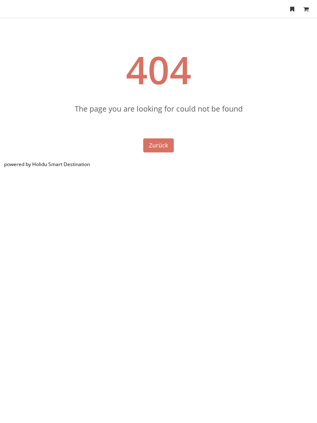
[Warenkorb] (306, 9)
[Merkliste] (292, 9)
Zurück (158, 145)
